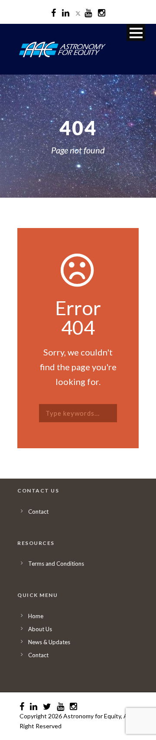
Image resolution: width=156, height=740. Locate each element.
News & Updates (49, 642)
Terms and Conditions (56, 563)
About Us (40, 629)
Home (35, 616)
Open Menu (136, 32)
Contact (38, 511)
